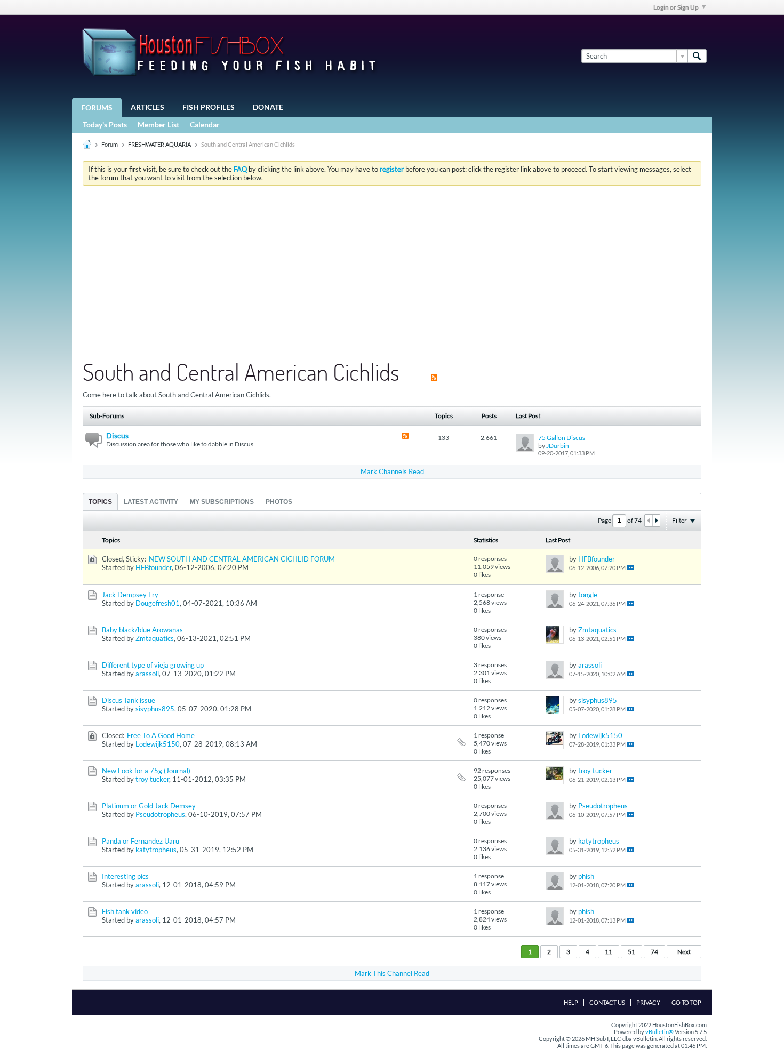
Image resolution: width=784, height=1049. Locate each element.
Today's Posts (105, 124)
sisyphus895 (154, 708)
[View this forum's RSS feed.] (405, 437)
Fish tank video (125, 911)
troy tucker (152, 779)
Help (571, 1002)
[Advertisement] (392, 273)
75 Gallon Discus (561, 438)
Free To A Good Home (161, 735)
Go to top (686, 1002)
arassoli (147, 673)
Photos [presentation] (279, 502)
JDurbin (557, 446)
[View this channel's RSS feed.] (434, 371)
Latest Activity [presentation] (151, 502)
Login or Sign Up (676, 7)
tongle (587, 594)
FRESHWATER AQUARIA (159, 144)
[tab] (100, 501)
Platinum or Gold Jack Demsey (149, 806)
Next (684, 952)
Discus (117, 435)
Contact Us (607, 1002)
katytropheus (156, 849)
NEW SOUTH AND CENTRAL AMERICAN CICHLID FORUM (242, 559)
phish (586, 876)
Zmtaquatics (154, 638)
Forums (97, 107)
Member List (158, 124)
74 (654, 952)
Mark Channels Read (392, 471)
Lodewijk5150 (157, 744)
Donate (268, 106)
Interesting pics (125, 876)
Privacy (648, 1002)
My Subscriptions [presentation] (222, 502)
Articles (147, 106)
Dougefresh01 (157, 603)
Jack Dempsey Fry (130, 594)
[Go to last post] (630, 567)
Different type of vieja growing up (153, 665)
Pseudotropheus (160, 814)
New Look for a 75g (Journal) (146, 770)
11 (608, 952)
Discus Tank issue (128, 700)
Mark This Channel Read (392, 973)
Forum (109, 144)
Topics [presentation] (100, 502)
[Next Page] (656, 520)
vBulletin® (659, 1031)
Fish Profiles (208, 106)
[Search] (697, 56)
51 (631, 952)
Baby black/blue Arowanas (142, 630)
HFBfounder (153, 567)
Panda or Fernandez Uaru (140, 841)
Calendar (205, 124)
